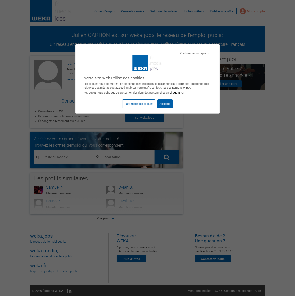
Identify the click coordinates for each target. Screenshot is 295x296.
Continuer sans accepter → (195, 53)
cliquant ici (177, 92)
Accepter (165, 104)
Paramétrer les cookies (138, 104)
